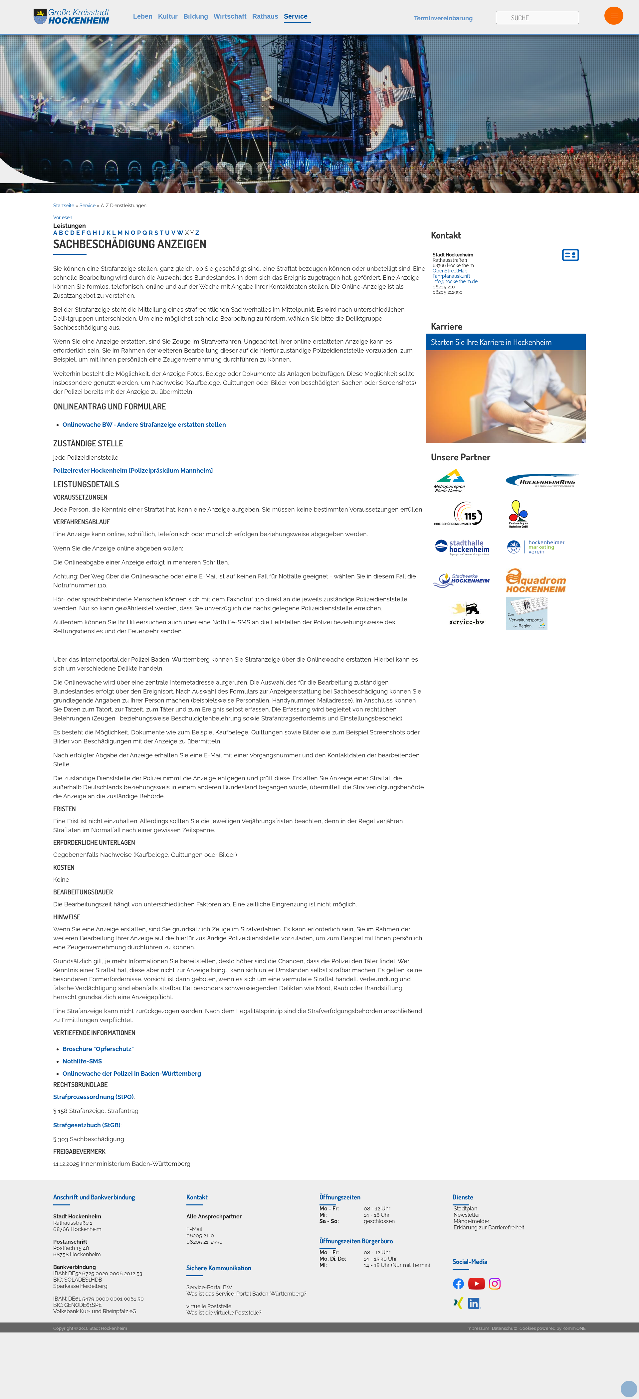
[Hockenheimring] (542, 480)
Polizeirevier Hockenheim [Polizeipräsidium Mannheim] (133, 470)
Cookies (528, 1328)
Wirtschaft (230, 16)
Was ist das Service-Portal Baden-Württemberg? (246, 1294)
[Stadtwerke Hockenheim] (461, 580)
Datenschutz (504, 1328)
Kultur (168, 16)
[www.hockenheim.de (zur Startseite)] (55, 13)
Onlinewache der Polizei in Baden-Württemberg (132, 1073)
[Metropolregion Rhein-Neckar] (449, 481)
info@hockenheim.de (455, 281)
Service (296, 16)
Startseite (63, 205)
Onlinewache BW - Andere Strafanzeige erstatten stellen (144, 424)
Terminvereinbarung (443, 18)
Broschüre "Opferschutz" (98, 1048)
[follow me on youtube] (476, 1288)
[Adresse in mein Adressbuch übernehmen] (570, 262)
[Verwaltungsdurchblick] (526, 613)
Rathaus (265, 16)
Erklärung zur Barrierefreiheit (489, 1227)
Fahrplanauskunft (451, 276)
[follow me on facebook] (458, 1288)
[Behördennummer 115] (458, 514)
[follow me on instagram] (495, 1288)
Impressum (478, 1328)
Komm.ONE (574, 1328)
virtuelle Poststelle (208, 1306)
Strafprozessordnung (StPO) (93, 1096)
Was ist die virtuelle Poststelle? (224, 1313)
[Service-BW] (467, 614)
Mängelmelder (472, 1221)
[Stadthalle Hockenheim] (463, 547)
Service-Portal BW (209, 1287)
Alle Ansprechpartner (214, 1216)
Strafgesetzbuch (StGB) (86, 1125)
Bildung (195, 16)
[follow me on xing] (458, 1307)
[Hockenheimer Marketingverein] (536, 547)
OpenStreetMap (450, 270)
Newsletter (467, 1215)
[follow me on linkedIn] (474, 1307)
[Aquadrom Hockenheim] (536, 580)
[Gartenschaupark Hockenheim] (518, 514)
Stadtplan (465, 1208)
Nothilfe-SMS (82, 1061)
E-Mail (194, 1229)
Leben (142, 16)
